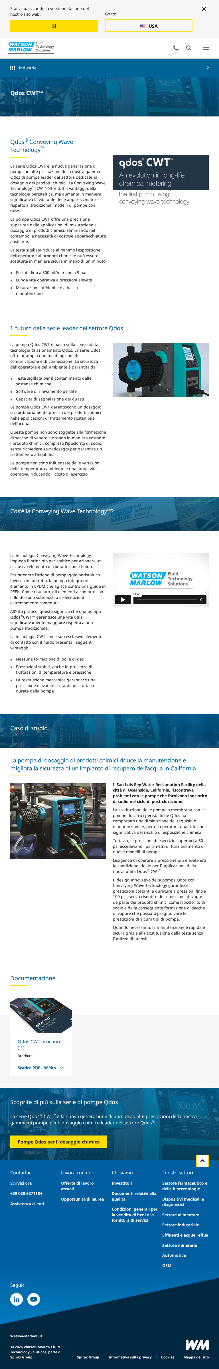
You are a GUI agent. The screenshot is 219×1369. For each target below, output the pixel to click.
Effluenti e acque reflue (185, 1235)
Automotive (174, 1255)
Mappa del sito (196, 1357)
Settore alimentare (180, 1214)
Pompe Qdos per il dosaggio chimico (59, 1142)
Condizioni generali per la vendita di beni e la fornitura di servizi (134, 1214)
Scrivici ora (21, 1183)
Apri (188, 48)
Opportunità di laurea (82, 1199)
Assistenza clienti (27, 1203)
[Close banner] (204, 9)
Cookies (167, 1357)
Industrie (27, 68)
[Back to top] (202, 1161)
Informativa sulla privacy (130, 1357)
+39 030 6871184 (26, 1193)
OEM (166, 1265)
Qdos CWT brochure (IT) (40, 1044)
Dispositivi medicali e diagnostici (183, 1201)
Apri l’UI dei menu (206, 48)
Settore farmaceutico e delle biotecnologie (184, 1185)
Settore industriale (180, 1224)
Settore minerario (179, 1245)
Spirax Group (88, 1357)
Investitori (122, 1183)
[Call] (176, 48)
